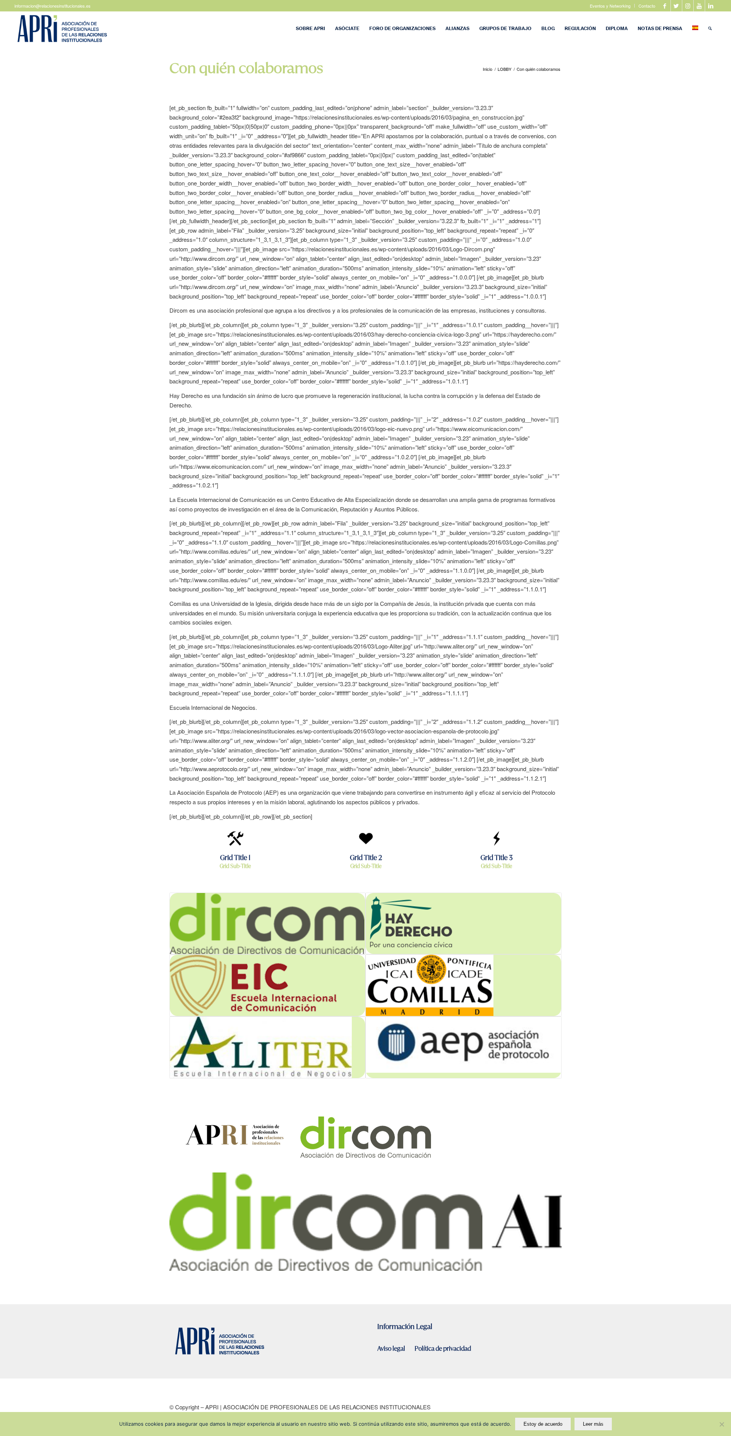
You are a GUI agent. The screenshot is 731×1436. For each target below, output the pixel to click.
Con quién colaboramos (246, 68)
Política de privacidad (443, 1348)
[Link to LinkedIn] (711, 5)
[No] (721, 1424)
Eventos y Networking (610, 6)
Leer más (593, 1424)
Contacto (646, 6)
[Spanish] (695, 28)
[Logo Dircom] (474, 1262)
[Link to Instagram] (687, 5)
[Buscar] (710, 28)
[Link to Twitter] (676, 5)
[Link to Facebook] (664, 5)
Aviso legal (391, 1348)
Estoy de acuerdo (543, 1424)
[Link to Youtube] (699, 5)
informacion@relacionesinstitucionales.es (52, 6)
